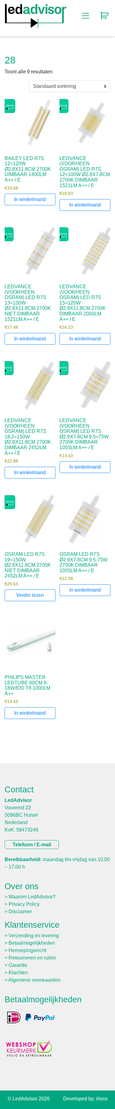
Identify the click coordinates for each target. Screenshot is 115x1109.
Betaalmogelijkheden (32, 943)
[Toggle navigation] (85, 16)
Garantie (18, 965)
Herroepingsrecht (27, 950)
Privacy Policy (24, 904)
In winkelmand (30, 199)
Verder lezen (30, 595)
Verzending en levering (34, 935)
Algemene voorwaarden (34, 980)
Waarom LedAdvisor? (32, 896)
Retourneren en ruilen (32, 957)
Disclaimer (20, 911)
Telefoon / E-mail (32, 844)
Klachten (18, 972)
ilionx (102, 1098)
